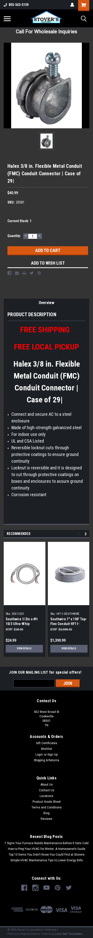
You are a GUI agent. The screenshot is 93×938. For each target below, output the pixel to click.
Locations (46, 796)
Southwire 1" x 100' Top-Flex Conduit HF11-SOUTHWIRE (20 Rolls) (68, 623)
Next (86, 534)
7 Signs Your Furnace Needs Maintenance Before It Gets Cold (46, 843)
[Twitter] (32, 273)
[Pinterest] (39, 273)
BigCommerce (30, 934)
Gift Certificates (46, 743)
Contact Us (46, 790)
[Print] (24, 273)
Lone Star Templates (68, 934)
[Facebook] (9, 273)
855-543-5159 (19, 5)
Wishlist (46, 749)
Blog (46, 813)
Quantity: (14, 236)
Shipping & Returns (46, 760)
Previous (79, 534)
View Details (24, 648)
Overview (46, 302)
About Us (46, 784)
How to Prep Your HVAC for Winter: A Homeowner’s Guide (46, 849)
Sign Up (52, 754)
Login (39, 754)
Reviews (46, 819)
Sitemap (50, 929)
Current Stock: (19, 221)
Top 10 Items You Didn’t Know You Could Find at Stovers (47, 854)
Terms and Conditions (46, 807)
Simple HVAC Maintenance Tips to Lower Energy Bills (46, 860)
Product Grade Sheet (46, 801)
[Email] (17, 273)
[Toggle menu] (7, 18)
